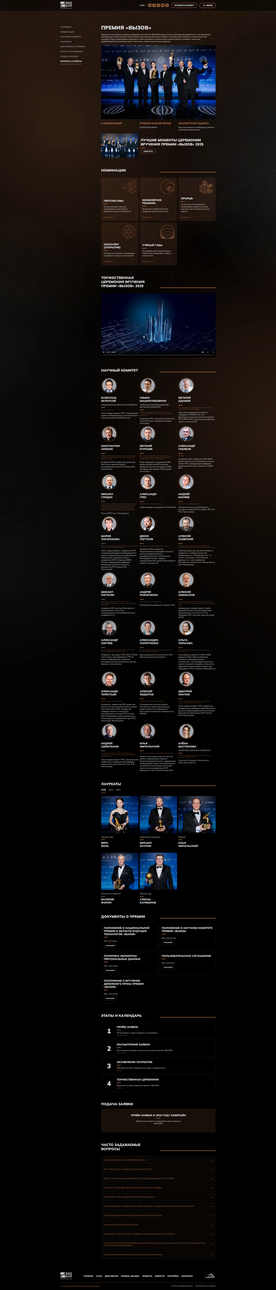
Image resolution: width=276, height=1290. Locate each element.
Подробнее (108, 217)
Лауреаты (66, 42)
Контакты (187, 1276)
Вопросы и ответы (71, 61)
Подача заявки (69, 56)
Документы (111, 1276)
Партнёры (173, 1276)
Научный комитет (70, 37)
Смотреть (148, 151)
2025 (103, 790)
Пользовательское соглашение (205, 1286)
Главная (88, 1276)
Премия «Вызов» (130, 1276)
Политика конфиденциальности (182, 1286)
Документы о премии (72, 46)
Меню (209, 5)
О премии (65, 27)
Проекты (147, 1276)
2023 (118, 790)
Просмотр (110, 946)
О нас (99, 1276)
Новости (160, 1276)
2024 (110, 790)
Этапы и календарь (71, 51)
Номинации (67, 32)
